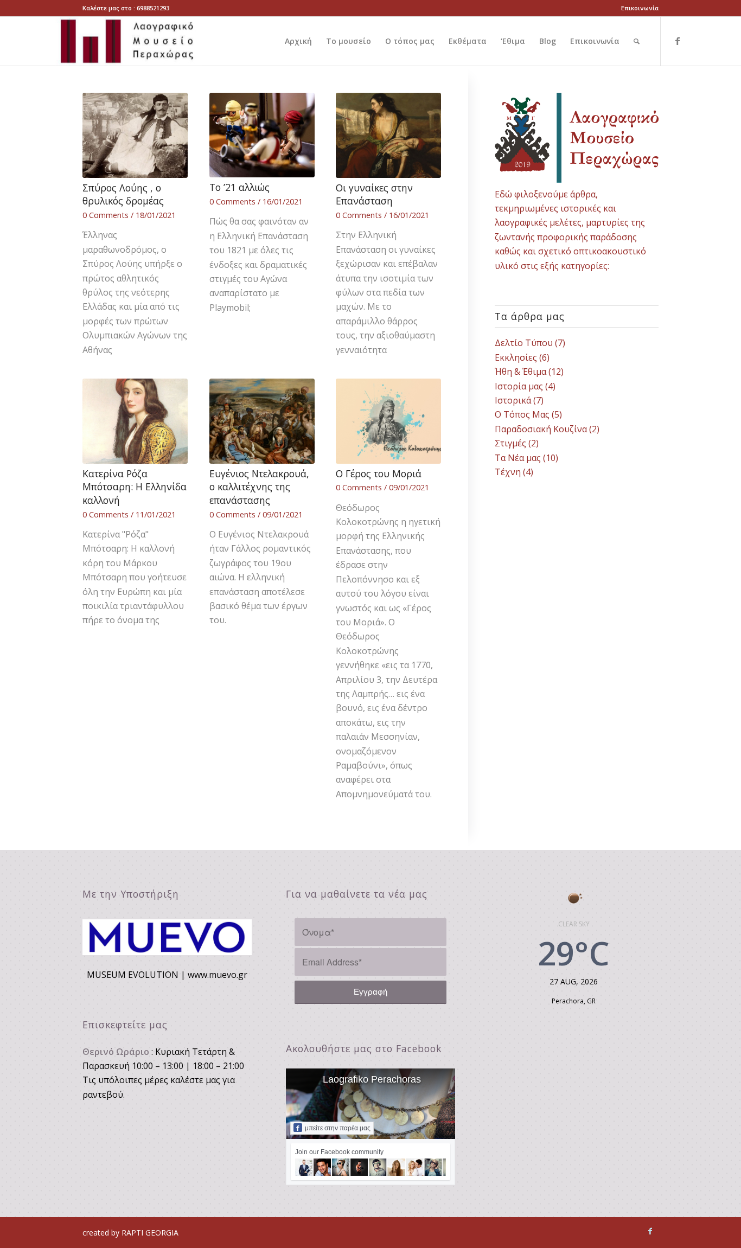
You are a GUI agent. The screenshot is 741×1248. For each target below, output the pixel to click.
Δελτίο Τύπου (524, 343)
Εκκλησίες (516, 357)
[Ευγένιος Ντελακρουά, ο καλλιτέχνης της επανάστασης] (262, 421)
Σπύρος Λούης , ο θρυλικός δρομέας (123, 194)
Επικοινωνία (640, 8)
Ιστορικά (513, 400)
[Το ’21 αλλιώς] (262, 135)
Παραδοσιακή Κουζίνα (541, 429)
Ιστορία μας (519, 386)
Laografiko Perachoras (372, 1079)
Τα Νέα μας (518, 458)
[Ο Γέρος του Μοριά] (388, 421)
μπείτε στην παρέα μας (337, 1128)
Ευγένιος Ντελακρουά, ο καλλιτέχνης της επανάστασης (259, 487)
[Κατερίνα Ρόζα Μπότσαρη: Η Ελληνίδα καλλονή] (135, 421)
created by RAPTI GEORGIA (130, 1232)
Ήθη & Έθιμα (520, 371)
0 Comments (105, 215)
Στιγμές (510, 443)
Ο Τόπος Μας (522, 414)
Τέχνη (508, 472)
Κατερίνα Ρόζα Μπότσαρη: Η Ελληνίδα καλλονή (134, 487)
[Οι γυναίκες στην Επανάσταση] (388, 135)
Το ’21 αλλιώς (239, 187)
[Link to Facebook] (677, 41)
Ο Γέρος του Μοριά (378, 473)
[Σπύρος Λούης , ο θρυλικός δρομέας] (135, 135)
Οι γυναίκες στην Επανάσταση (374, 194)
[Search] (637, 41)
